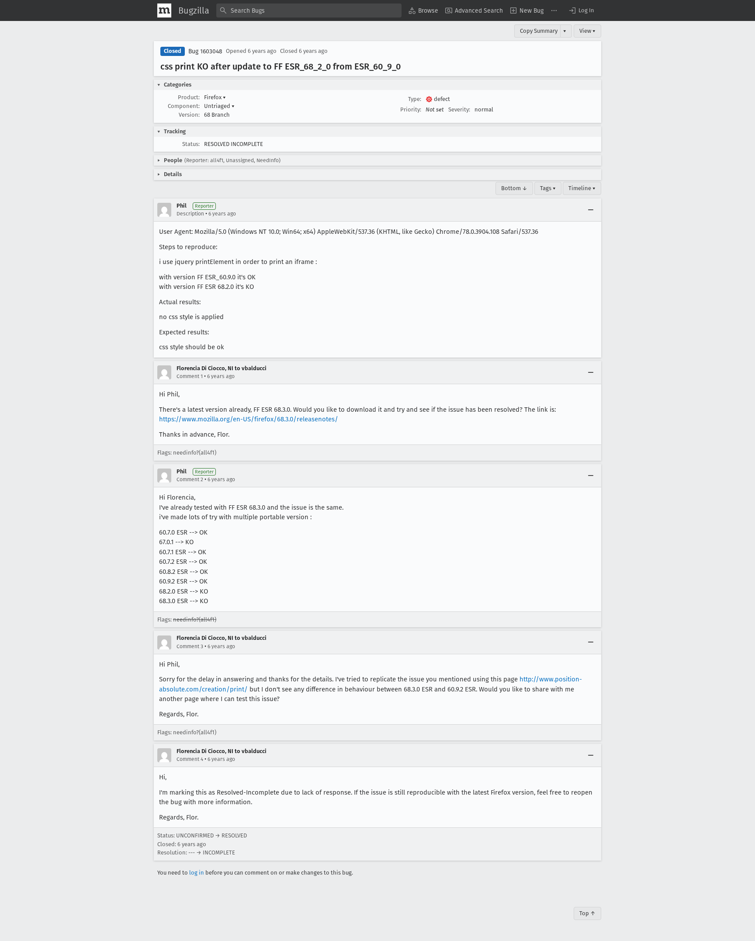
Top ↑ (587, 913)
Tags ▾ (548, 188)
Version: (189, 114)
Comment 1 (190, 376)
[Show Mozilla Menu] (164, 10)
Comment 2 (190, 479)
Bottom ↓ (514, 188)
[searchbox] (309, 10)
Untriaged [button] (219, 106)
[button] (581, 10)
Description (190, 214)
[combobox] (309, 10)
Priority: (410, 109)
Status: (191, 144)
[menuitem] (423, 10)
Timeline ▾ (582, 188)
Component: (184, 106)
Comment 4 (190, 759)
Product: (189, 97)
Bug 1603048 (205, 51)
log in (196, 872)
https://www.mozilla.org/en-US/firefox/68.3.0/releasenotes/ (248, 419)
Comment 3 (190, 646)
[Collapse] (591, 210)
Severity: (459, 109)
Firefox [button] (215, 97)
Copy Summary (539, 31)
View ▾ (587, 31)
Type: (414, 99)
